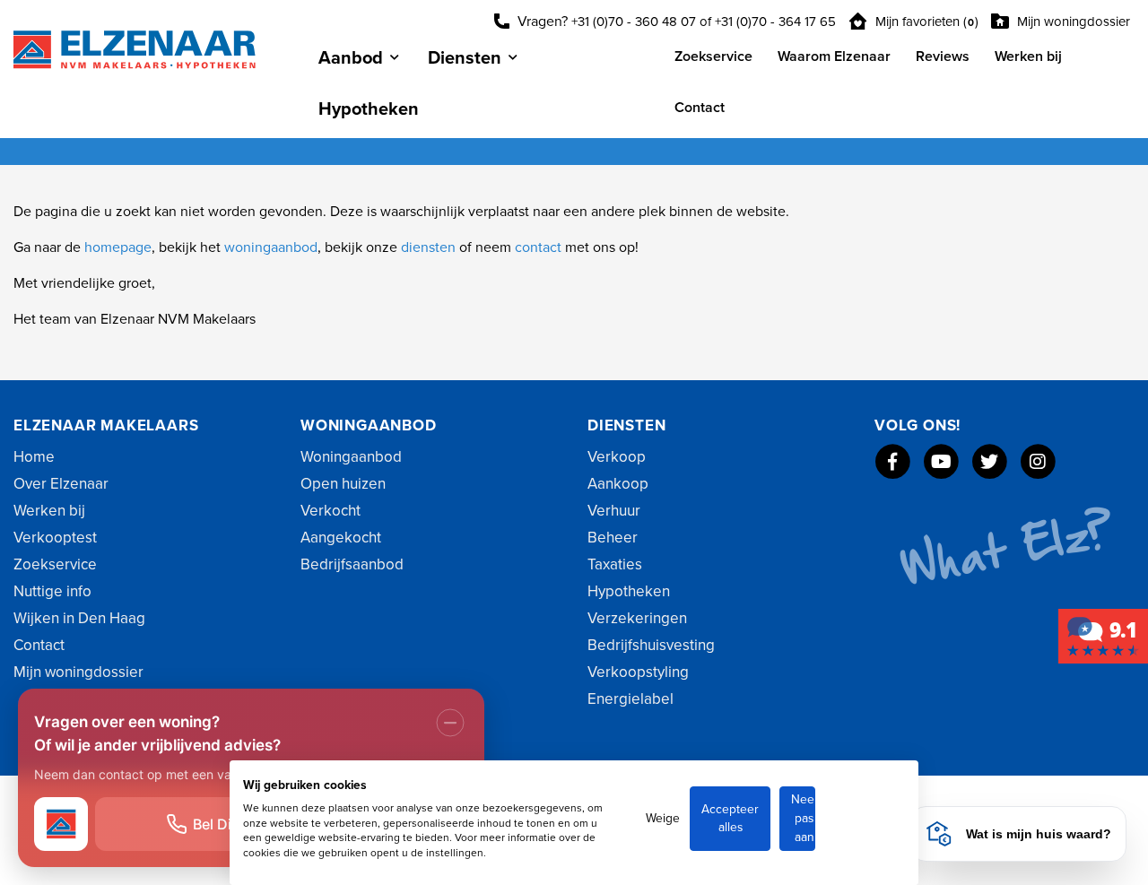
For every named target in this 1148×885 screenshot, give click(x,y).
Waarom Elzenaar (834, 56)
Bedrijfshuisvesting (651, 645)
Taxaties (614, 564)
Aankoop (617, 483)
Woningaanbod (351, 456)
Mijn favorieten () (925, 21)
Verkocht (330, 510)
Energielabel (630, 699)
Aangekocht (340, 537)
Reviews (943, 56)
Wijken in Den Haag (79, 618)
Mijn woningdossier (1071, 21)
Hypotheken (368, 109)
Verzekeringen (637, 618)
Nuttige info (52, 591)
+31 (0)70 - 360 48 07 (633, 21)
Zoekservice (713, 56)
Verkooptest (55, 537)
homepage (118, 247)
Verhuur (613, 510)
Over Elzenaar (61, 483)
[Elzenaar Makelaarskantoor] (1103, 636)
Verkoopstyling (638, 672)
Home (34, 456)
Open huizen (343, 483)
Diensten (464, 58)
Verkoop (616, 456)
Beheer (612, 537)
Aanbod (350, 58)
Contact (699, 108)
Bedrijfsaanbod (352, 564)
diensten (430, 247)
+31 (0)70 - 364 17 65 (775, 21)
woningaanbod (270, 247)
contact (540, 247)
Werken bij (1028, 56)
